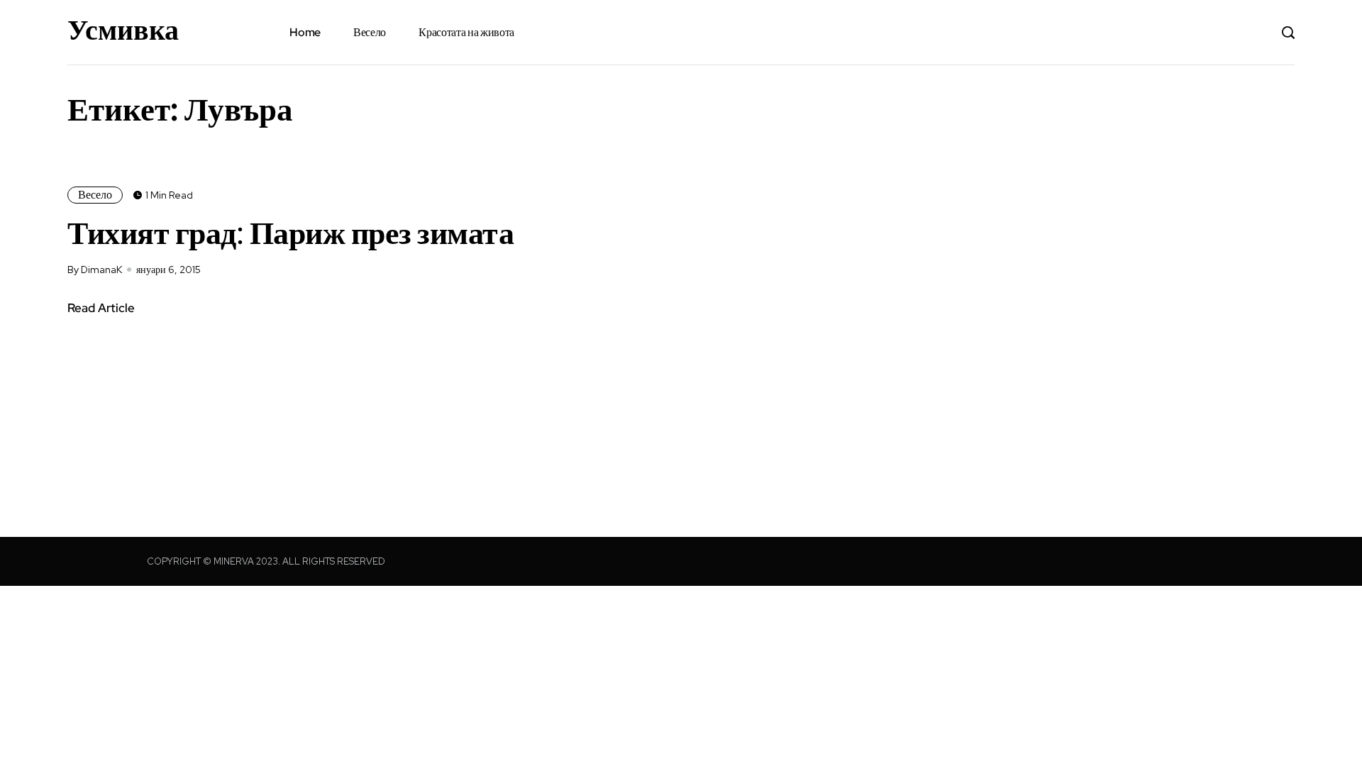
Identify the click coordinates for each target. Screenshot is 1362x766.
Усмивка (123, 30)
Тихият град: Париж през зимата (290, 232)
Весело (369, 32)
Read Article (101, 308)
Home (305, 32)
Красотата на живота (466, 32)
